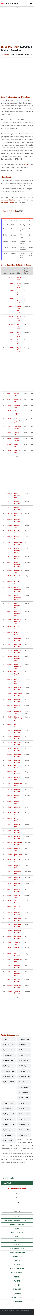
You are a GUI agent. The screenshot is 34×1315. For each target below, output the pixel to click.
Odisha (17, 1277)
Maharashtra (17, 1273)
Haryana (17, 1244)
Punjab (17, 1281)
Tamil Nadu (17, 1289)
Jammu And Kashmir (17, 1252)
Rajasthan (5, 54)
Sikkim (17, 1285)
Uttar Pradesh (17, 1297)
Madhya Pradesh (17, 1269)
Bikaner (17, 1202)
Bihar (17, 1228)
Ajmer (17, 1193)
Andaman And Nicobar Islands (17, 1220)
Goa (17, 1236)
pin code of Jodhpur (7, 203)
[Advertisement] (17, 25)
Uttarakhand (17, 1293)
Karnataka (17, 1261)
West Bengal (17, 1301)
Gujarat (17, 1240)
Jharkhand (17, 1257)
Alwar (17, 1198)
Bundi (17, 1206)
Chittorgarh (17, 1211)
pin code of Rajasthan (8, 200)
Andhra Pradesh (17, 1224)
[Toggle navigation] (31, 3)
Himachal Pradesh (17, 1248)
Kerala (17, 1265)
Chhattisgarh (17, 1232)
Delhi (12, 54)
